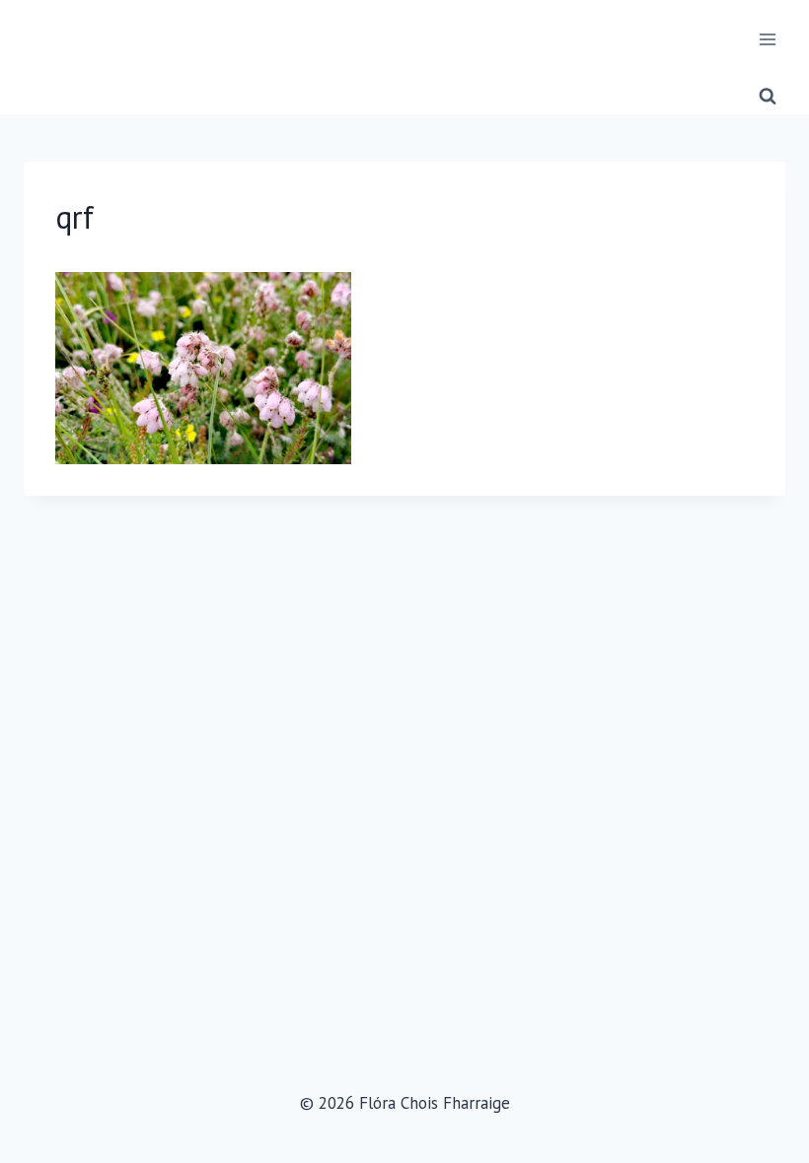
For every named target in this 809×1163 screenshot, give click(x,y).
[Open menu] (767, 39)
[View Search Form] (767, 96)
